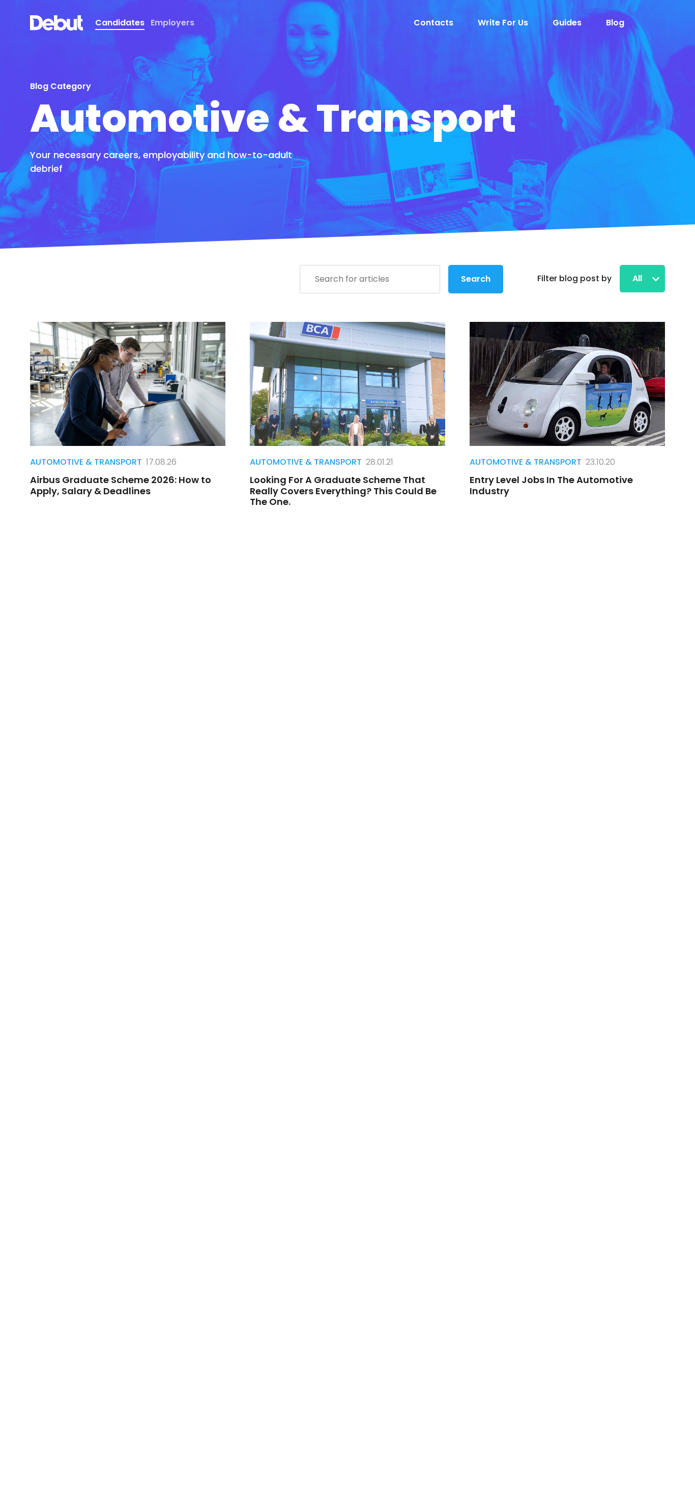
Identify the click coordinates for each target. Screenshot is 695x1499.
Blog (615, 22)
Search (475, 279)
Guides (567, 22)
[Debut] (56, 23)
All (638, 278)
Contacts (433, 22)
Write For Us (503, 22)
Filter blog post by (574, 278)
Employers (172, 22)
